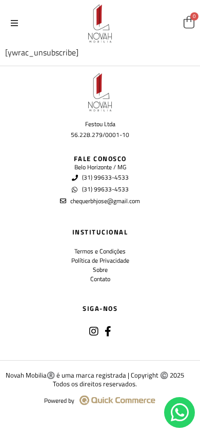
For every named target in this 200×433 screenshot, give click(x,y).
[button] (14, 23)
